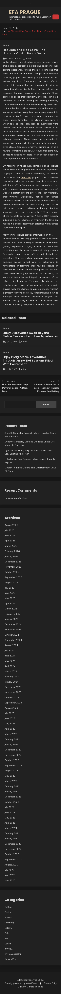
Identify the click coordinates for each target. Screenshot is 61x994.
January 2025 (11, 619)
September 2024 (13, 640)
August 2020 (11, 864)
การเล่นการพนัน (13, 954)
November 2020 (13, 848)
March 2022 (11, 781)
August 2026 (11, 525)
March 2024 (11, 671)
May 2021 (10, 817)
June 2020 (10, 875)
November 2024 (13, 629)
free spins (26, 177)
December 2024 (13, 624)
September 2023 (13, 702)
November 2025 (13, 566)
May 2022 (10, 775)
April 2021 (10, 822)
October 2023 (12, 697)
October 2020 (12, 854)
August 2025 (11, 582)
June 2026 (10, 535)
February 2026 (12, 551)
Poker (7, 933)
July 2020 (9, 869)
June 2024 (10, 655)
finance (8, 917)
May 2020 (10, 880)
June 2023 (10, 718)
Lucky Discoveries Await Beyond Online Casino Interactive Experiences (30, 334)
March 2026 (11, 545)
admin (28, 58)
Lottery (8, 927)
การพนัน (9, 948)
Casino (6, 45)
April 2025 (10, 603)
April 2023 (10, 728)
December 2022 (13, 749)
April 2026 (10, 540)
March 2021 (11, 828)
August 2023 (11, 707)
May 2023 (10, 723)
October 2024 (12, 634)
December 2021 (13, 796)
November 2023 (13, 692)
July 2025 (9, 587)
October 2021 (12, 801)
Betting (8, 907)
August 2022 (11, 770)
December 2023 (13, 687)
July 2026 (9, 530)
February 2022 (12, 786)
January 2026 (11, 556)
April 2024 (10, 666)
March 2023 (11, 734)
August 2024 (11, 645)
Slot (7, 938)
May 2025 (10, 598)
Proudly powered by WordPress (21, 983)
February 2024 (12, 676)
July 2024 (9, 650)
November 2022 (13, 754)
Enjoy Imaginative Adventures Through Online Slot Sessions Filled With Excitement (28, 360)
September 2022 (13, 765)
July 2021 (9, 807)
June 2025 (10, 592)
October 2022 (12, 760)
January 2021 (11, 838)
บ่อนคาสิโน (10, 959)
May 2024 (10, 660)
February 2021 (12, 833)
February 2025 (12, 613)
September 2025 (13, 577)
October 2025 (12, 572)
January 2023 (11, 744)
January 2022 (11, 791)
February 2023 (12, 739)
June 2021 (10, 812)
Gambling (9, 922)
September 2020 (13, 859)
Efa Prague (24, 12)
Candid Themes (35, 986)
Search (46, 404)
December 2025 (13, 561)
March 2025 (11, 608)
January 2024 (11, 681)
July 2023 (9, 713)
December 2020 (13, 843)
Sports (8, 943)
